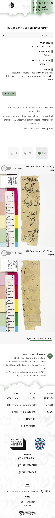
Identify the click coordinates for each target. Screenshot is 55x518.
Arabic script (9, 93)
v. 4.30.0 (27, 505)
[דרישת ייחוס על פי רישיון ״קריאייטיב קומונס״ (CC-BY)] (27, 497)
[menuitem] (48, 397)
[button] (43, 8)
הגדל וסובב (17, 168)
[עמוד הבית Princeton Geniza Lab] (37, 444)
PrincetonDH (29, 465)
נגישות (27, 484)
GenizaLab (28, 458)
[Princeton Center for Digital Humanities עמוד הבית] (18, 444)
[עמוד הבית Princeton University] (27, 513)
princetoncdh (29, 472)
